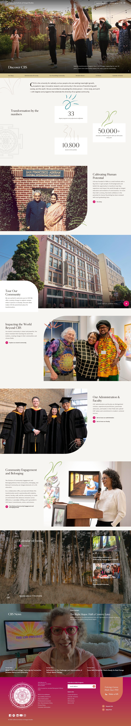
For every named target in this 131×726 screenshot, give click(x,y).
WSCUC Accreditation (44, 694)
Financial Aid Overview (101, 584)
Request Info (109, 706)
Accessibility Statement (44, 696)
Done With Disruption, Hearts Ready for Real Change (105, 670)
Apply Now (109, 709)
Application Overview (30, 596)
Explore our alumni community (17, 342)
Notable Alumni (80, 75)
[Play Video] (126, 303)
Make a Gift (113, 694)
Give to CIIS (71, 703)
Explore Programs (100, 3)
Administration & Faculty (31, 75)
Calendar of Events (117, 75)
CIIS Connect (71, 701)
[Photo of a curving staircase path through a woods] (106, 543)
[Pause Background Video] (128, 71)
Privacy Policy (41, 705)
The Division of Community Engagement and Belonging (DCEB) (21, 506)
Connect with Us (114, 3)
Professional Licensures (44, 701)
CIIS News (98, 75)
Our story (99, 201)
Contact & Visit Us (72, 694)
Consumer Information (44, 707)
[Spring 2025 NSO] (106, 570)
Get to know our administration (105, 417)
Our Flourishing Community (57, 75)
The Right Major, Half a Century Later (90, 614)
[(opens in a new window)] (10, 715)
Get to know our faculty (103, 421)
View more (26, 546)
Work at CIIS (71, 698)
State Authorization (43, 698)
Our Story (10, 75)
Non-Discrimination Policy (45, 703)
